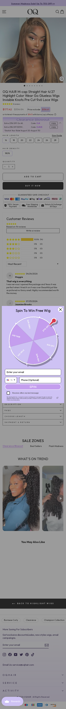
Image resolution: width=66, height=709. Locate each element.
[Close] (60, 309)
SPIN (33, 387)
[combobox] (11, 380)
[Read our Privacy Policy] (57, 398)
